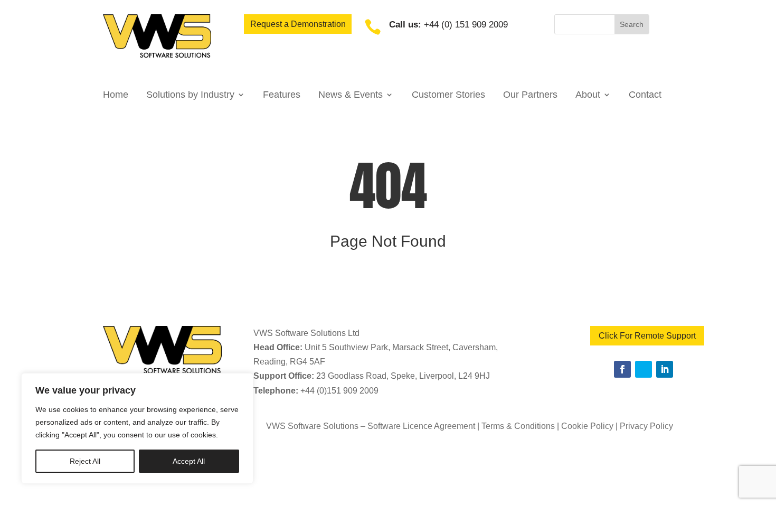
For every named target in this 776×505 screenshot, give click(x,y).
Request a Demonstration (298, 24)
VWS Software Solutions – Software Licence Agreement (370, 426)
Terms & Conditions (518, 426)
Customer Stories (448, 95)
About (587, 95)
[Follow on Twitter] (643, 369)
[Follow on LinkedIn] (664, 369)
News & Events (350, 95)
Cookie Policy (587, 426)
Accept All (189, 461)
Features (281, 95)
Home (115, 95)
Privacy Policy (646, 426)
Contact (645, 95)
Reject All (85, 461)
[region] (137, 428)
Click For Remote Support (647, 335)
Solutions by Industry (190, 95)
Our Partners (530, 95)
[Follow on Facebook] (622, 369)
